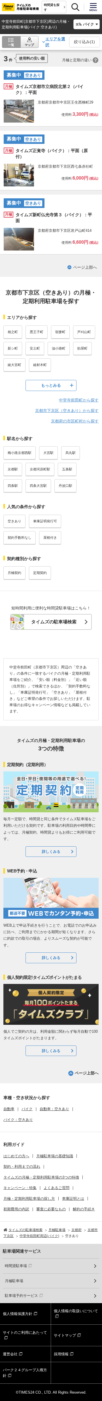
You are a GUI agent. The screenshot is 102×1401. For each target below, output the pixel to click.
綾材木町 (40, 365)
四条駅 (13, 486)
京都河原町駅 (40, 469)
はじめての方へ (16, 1156)
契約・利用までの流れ (21, 1166)
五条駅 (67, 469)
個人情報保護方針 (17, 1314)
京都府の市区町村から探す (75, 421)
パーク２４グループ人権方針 (25, 1373)
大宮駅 (48, 453)
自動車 (8, 1109)
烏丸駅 (70, 453)
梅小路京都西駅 (19, 453)
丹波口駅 (65, 486)
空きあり (14, 521)
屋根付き (50, 538)
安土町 (35, 348)
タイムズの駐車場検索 (53, 621)
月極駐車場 (14, 1281)
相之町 (13, 332)
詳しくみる (51, 851)
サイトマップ (65, 1335)
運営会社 (10, 1354)
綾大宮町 (14, 365)
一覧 (11, 45)
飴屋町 (82, 348)
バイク (27, 1109)
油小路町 (58, 348)
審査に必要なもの (51, 1209)
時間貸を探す (52, 7)
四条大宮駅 (38, 486)
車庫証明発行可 (45, 521)
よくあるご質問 (56, 1188)
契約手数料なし (19, 538)
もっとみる (51, 385)
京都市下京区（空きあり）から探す (67, 410)
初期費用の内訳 (16, 1209)
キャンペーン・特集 (20, 1188)
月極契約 (14, 573)
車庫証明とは (73, 1198)
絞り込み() (84, 41)
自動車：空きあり (54, 1109)
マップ (29, 45)
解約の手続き (84, 1209)
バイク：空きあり (18, 1120)
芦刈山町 (84, 332)
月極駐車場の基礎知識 (54, 1156)
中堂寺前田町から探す (79, 400)
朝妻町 (60, 332)
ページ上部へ (85, 267)
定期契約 (40, 573)
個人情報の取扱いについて (76, 1311)
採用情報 (61, 1354)
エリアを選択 (55, 42)
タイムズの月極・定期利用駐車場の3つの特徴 (41, 1177)
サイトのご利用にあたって (25, 1332)
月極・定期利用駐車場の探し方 (29, 1198)
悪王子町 (36, 332)
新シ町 (13, 348)
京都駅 (13, 469)
